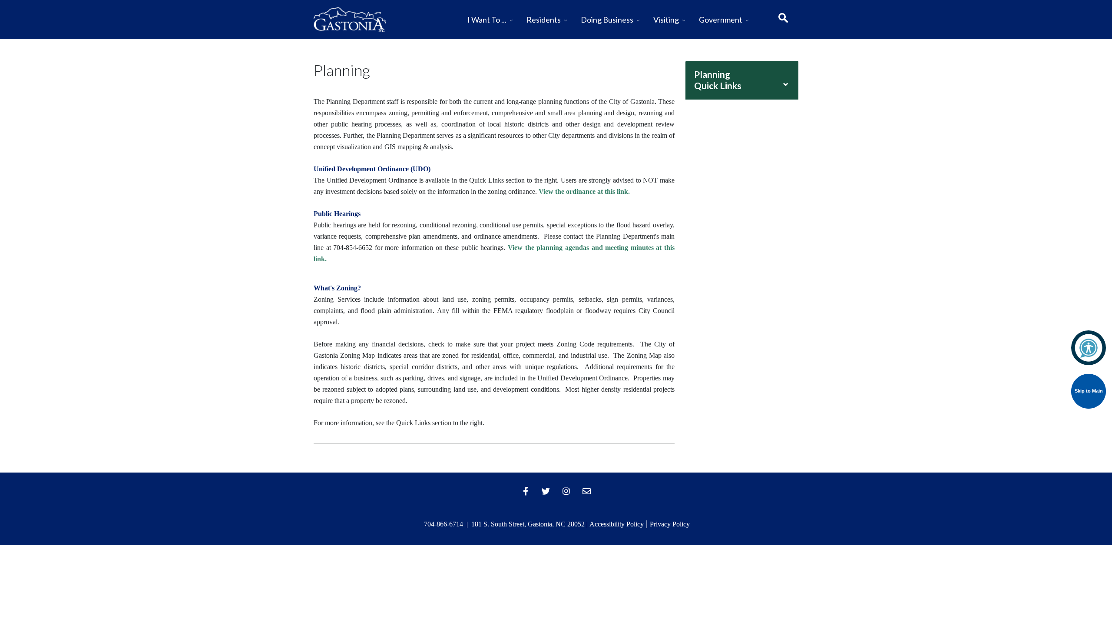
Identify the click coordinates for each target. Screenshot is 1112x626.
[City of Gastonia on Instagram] (566, 490)
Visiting (666, 19)
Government (720, 19)
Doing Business (607, 19)
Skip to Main (1089, 390)
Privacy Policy (670, 524)
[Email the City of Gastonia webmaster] (586, 490)
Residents (543, 19)
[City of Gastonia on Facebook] (525, 490)
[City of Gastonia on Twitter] (546, 490)
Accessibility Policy (616, 524)
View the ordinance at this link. (584, 191)
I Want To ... (486, 19)
